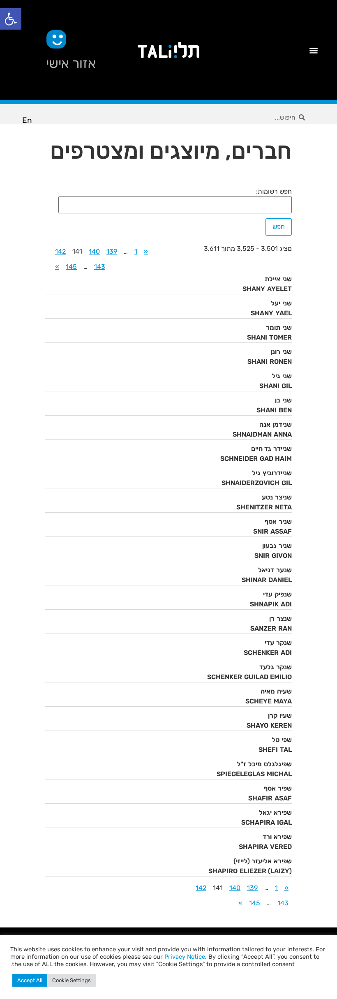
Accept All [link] (29, 980)
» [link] (57, 267)
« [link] (146, 251)
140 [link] (94, 251)
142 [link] (60, 251)
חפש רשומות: (274, 191)
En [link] (27, 120)
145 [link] (71, 267)
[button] (313, 50)
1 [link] (135, 251)
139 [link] (111, 251)
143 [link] (99, 267)
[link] (10, 19)
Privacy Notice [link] (184, 956)
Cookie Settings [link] (71, 980)
